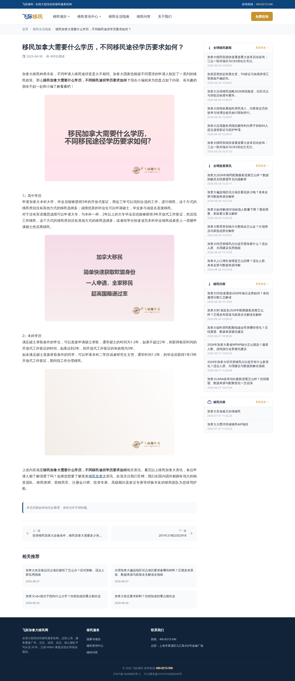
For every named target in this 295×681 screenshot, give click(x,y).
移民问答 (144, 16)
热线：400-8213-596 (163, 639)
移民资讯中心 (89, 16)
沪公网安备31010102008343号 (163, 674)
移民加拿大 (97, 476)
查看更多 (261, 47)
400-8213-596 (264, 4)
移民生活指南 (119, 16)
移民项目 (61, 16)
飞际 (32, 16)
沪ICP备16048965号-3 (126, 674)
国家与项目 (94, 639)
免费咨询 (261, 16)
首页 (25, 29)
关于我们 (165, 16)
